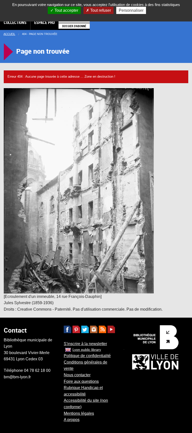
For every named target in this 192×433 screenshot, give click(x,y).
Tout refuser (100, 10)
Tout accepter (66, 10)
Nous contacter (77, 375)
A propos (72, 420)
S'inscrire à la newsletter (85, 344)
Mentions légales (79, 413)
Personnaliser (131, 10)
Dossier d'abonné (74, 26)
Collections (15, 22)
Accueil (9, 33)
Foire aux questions (81, 381)
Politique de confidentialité (87, 356)
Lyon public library (86, 350)
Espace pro (44, 22)
